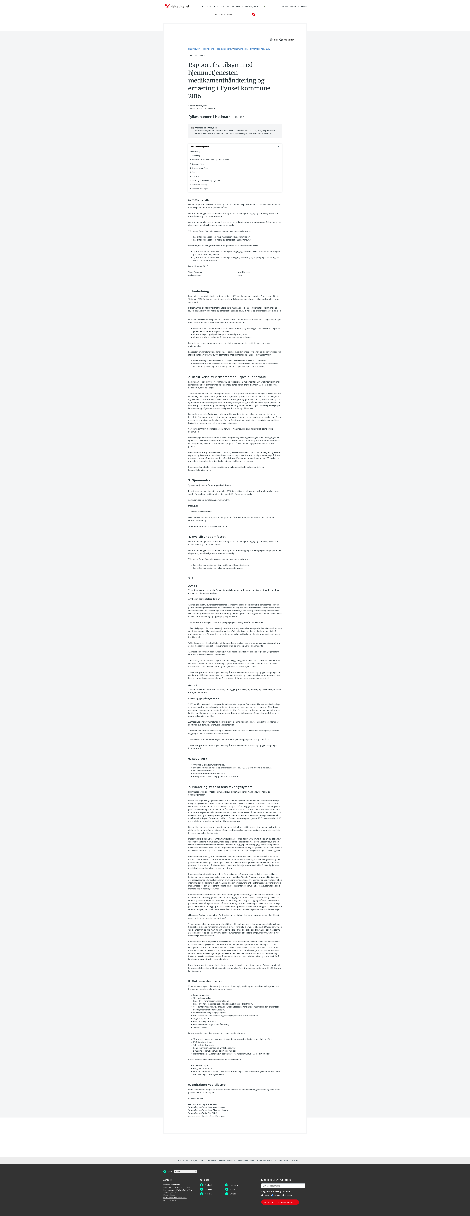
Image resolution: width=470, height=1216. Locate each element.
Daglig (266, 1195)
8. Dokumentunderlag (198, 184)
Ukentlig (277, 1195)
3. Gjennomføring (197, 164)
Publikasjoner (251, 7)
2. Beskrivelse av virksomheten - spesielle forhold (209, 160)
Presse (304, 7)
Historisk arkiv (264, 1160)
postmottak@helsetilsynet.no (175, 1197)
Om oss (285, 7)
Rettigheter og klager (232, 7)
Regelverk (206, 7)
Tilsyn (216, 7)
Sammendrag (195, 151)
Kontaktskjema (169, 1195)
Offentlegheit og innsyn (286, 1160)
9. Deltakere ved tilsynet (199, 188)
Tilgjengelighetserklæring (203, 1160)
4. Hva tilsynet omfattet (199, 168)
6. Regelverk (194, 176)
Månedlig (288, 1195)
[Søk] (253, 14)
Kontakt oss (294, 7)
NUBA (264, 7)
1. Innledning (195, 155)
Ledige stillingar (180, 1160)
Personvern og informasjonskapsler (236, 1160)
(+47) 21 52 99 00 (177, 1192)
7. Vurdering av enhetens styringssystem (206, 180)
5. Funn (192, 172)
